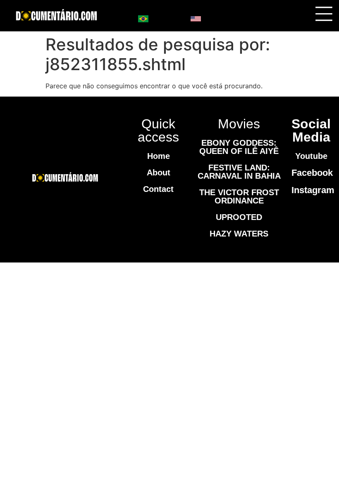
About (158, 172)
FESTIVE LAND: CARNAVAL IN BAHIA (239, 171)
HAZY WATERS (239, 233)
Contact (158, 189)
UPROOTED (239, 217)
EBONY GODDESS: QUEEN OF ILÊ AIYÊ (239, 147)
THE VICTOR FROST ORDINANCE (239, 196)
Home (158, 156)
